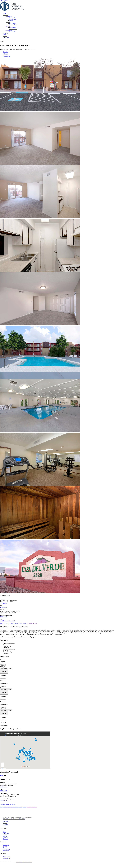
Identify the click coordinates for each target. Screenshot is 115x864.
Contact (24, 623)
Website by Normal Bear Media (24, 862)
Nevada (8, 22)
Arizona (8, 26)
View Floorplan (4, 683)
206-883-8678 (3, 616)
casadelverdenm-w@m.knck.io (7, 620)
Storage (11, 20)
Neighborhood (6, 56)
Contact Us (6, 37)
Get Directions (3, 603)
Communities (12, 17)
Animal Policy (6, 856)
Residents (5, 33)
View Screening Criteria (16, 623)
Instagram (5, 825)
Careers (5, 36)
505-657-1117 (3, 607)
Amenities (5, 53)
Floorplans (5, 54)
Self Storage (6, 850)
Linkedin (5, 824)
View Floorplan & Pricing (6, 668)
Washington (9, 16)
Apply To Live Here (5, 623)
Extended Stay (13, 19)
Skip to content (3, 0)
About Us (5, 837)
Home (4, 13)
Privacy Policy (6, 858)
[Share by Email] (5, 776)
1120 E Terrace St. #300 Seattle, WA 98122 (14, 819)
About (4, 34)
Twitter (5, 823)
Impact (4, 834)
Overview (5, 52)
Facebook (5, 821)
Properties (5, 15)
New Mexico (9, 30)
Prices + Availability (32, 623)
